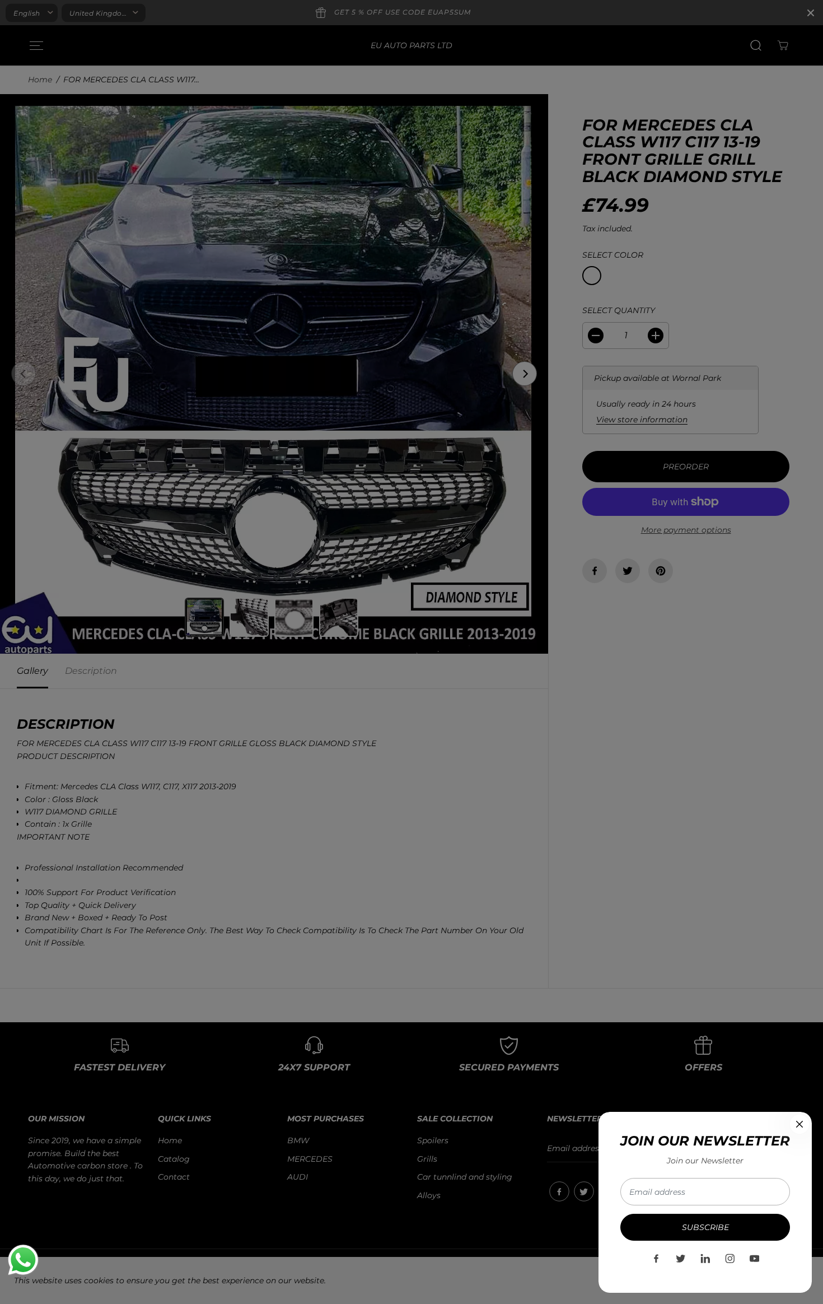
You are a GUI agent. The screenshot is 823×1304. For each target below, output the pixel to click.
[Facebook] (656, 1258)
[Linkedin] (705, 1258)
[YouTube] (754, 1258)
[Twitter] (680, 1258)
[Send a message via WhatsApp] (23, 1260)
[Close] (799, 1124)
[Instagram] (730, 1258)
